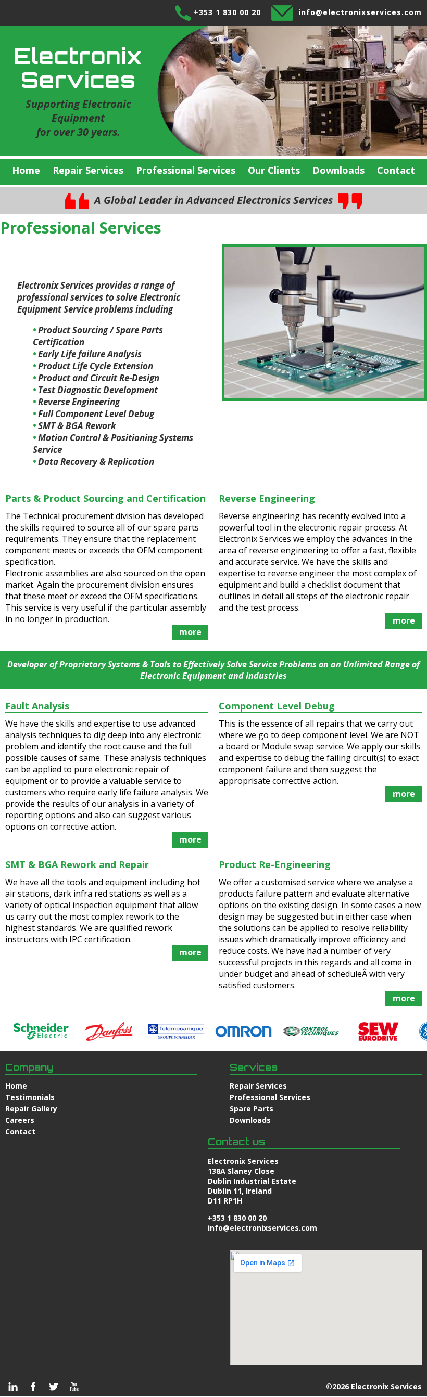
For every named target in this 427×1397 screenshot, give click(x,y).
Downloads (338, 170)
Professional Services (185, 170)
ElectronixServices (78, 67)
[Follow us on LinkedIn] (13, 1386)
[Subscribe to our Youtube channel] (74, 1386)
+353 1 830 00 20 (227, 12)
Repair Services (88, 170)
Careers (19, 1120)
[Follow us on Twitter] (53, 1386)
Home (26, 170)
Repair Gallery (31, 1109)
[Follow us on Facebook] (33, 1386)
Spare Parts (251, 1109)
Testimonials (30, 1097)
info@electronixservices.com (360, 12)
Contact (396, 170)
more (190, 632)
